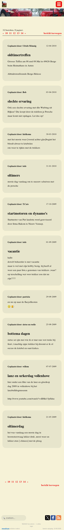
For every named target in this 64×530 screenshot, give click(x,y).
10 (7, 33)
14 (22, 33)
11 (10, 33)
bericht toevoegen (53, 33)
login (31, 526)
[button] (59, 4)
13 (18, 33)
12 (14, 33)
